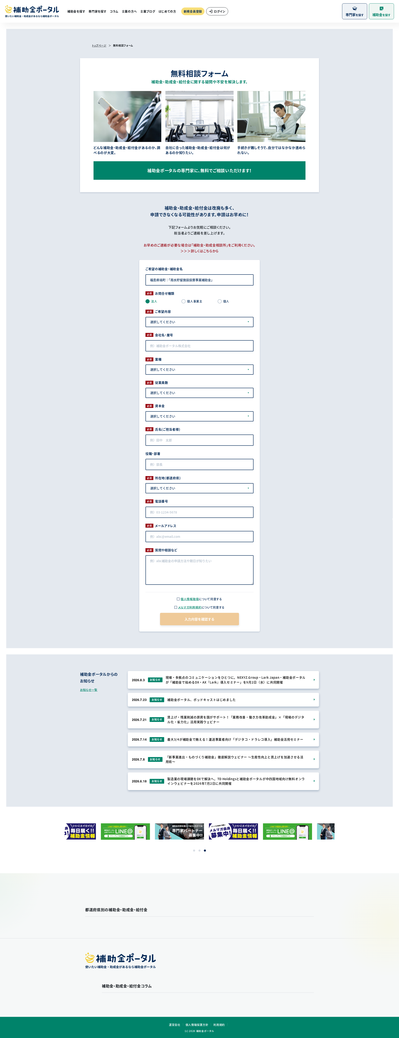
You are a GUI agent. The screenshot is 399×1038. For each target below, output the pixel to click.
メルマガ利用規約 (190, 607)
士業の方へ (129, 11)
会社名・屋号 (164, 335)
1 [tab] (194, 851)
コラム (114, 11)
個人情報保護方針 (197, 1025)
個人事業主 (194, 301)
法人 (154, 301)
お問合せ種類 (164, 293)
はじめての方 (167, 11)
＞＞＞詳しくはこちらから (199, 250)
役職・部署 (152, 453)
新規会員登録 (193, 11)
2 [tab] (199, 851)
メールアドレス (165, 525)
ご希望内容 (163, 311)
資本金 (160, 406)
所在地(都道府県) (168, 478)
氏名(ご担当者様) (167, 429)
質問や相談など (166, 550)
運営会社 (174, 1025)
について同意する (201, 599)
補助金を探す (76, 11)
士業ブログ (147, 11)
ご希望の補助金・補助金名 (164, 269)
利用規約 (219, 1025)
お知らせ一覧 (88, 690)
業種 (158, 359)
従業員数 (161, 382)
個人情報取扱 (190, 599)
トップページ (99, 45)
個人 (226, 301)
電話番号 (161, 501)
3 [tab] (205, 851)
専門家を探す (97, 11)
